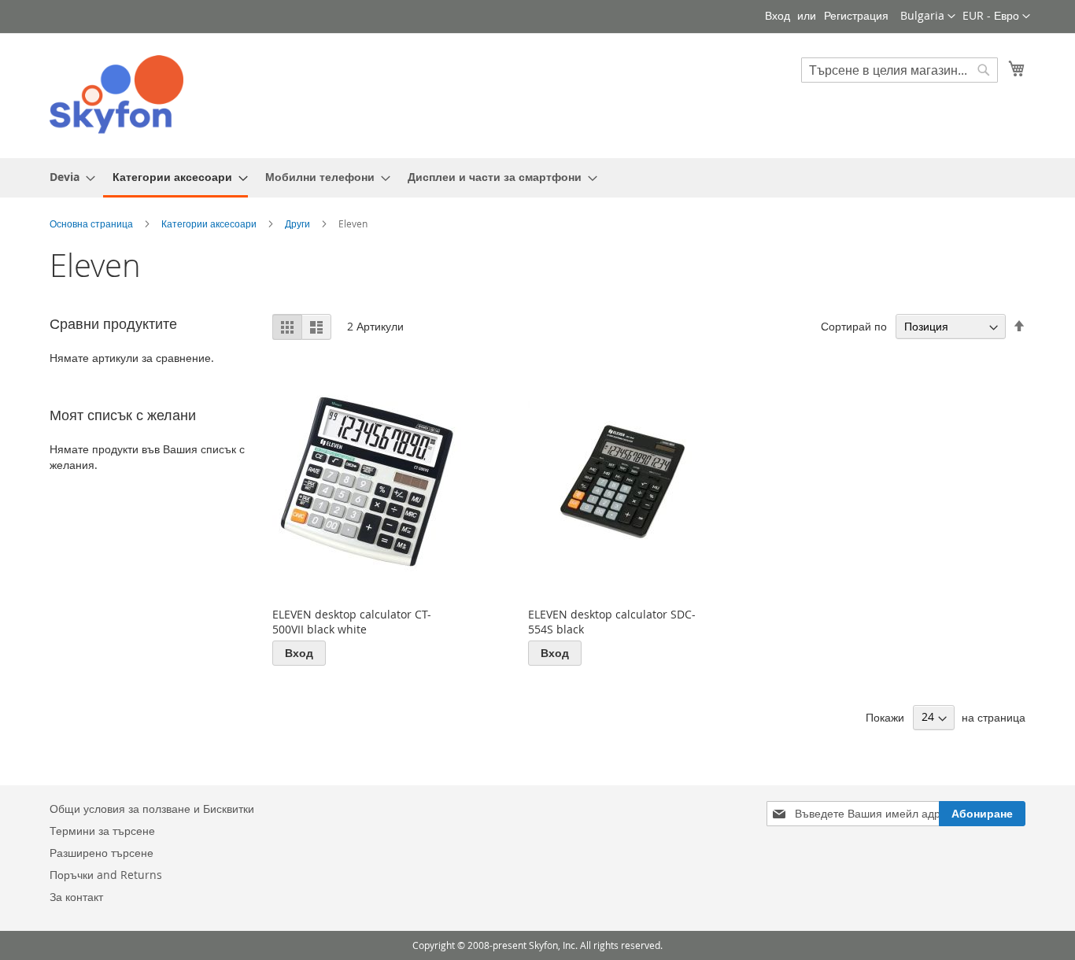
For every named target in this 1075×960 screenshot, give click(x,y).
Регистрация (856, 15)
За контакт (76, 896)
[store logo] (116, 94)
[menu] (537, 178)
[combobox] (899, 70)
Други (298, 223)
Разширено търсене (101, 852)
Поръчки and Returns (106, 874)
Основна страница (92, 223)
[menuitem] (67, 176)
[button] (996, 16)
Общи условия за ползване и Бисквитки (152, 808)
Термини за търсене (102, 830)
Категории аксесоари (210, 223)
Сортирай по (854, 326)
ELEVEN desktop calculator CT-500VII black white (351, 622)
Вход (777, 15)
